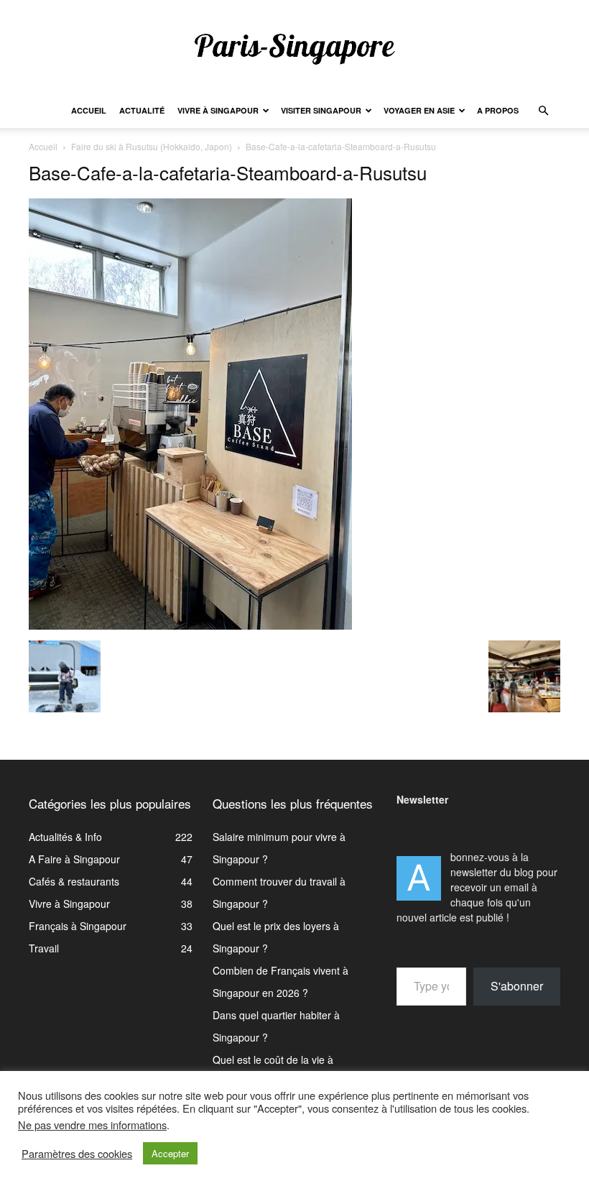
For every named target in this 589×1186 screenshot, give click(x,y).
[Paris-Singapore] (294, 48)
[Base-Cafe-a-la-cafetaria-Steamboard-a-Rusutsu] (190, 625)
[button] (543, 111)
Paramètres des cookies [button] (77, 1153)
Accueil (88, 110)
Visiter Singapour (321, 110)
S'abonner (517, 986)
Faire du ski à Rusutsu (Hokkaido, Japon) (151, 146)
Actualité (141, 110)
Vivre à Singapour (218, 110)
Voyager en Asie (419, 110)
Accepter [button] (170, 1153)
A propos (498, 110)
